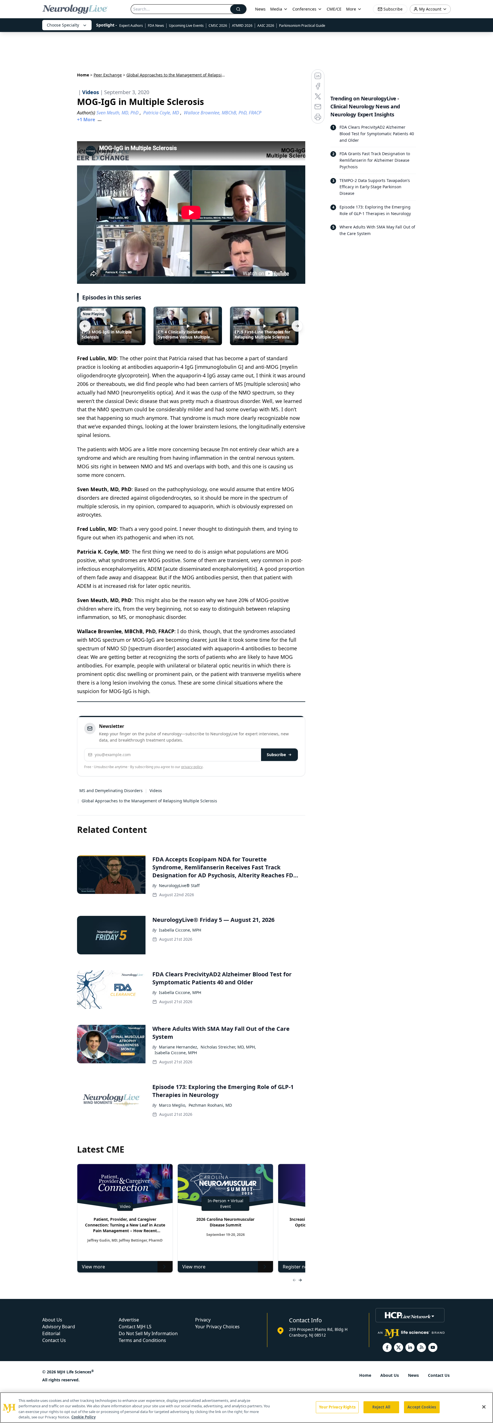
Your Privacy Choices (217, 1326)
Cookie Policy (83, 1417)
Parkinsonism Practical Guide (302, 25)
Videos (155, 790)
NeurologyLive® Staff (179, 885)
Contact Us (54, 1340)
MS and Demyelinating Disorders (111, 790)
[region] (246, 1407)
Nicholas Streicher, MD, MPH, (228, 1047)
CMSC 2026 (218, 25)
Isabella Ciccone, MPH (180, 930)
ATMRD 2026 (242, 25)
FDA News (156, 25)
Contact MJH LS (135, 1326)
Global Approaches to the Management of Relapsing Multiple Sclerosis (149, 800)
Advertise (129, 1320)
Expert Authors (131, 25)
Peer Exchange (108, 75)
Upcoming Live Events (186, 25)
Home (83, 75)
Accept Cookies (421, 1407)
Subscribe (276, 754)
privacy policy (192, 766)
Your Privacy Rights (337, 1407)
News (260, 9)
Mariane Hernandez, (178, 1047)
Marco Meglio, (172, 1105)
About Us (52, 1320)
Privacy (203, 1320)
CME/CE (334, 9)
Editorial (51, 1333)
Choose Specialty (63, 25)
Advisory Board (58, 1326)
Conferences (304, 9)
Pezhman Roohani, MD (210, 1105)
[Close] (484, 1406)
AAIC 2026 (265, 25)
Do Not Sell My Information (148, 1333)
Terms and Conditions (142, 1340)
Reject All (381, 1407)
